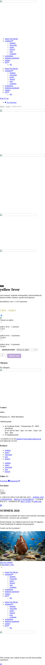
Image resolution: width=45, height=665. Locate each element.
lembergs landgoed (12, 58)
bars (11, 52)
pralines (12, 43)
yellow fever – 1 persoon (9, 327)
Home (2, 106)
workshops (9, 56)
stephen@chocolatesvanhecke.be (28, 439)
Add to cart (14, 356)
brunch (12, 49)
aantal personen (8, 350)
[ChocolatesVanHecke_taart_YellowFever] (22, 111)
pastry (12, 47)
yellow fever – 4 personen (10, 336)
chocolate (13, 45)
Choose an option (6, 320)
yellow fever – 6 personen (10, 344)
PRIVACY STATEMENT (24, 499)
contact (7, 60)
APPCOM (37, 501)
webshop (8, 41)
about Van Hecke (11, 39)
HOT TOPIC (26, 501)
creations (13, 54)
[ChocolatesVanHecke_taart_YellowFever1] (22, 156)
